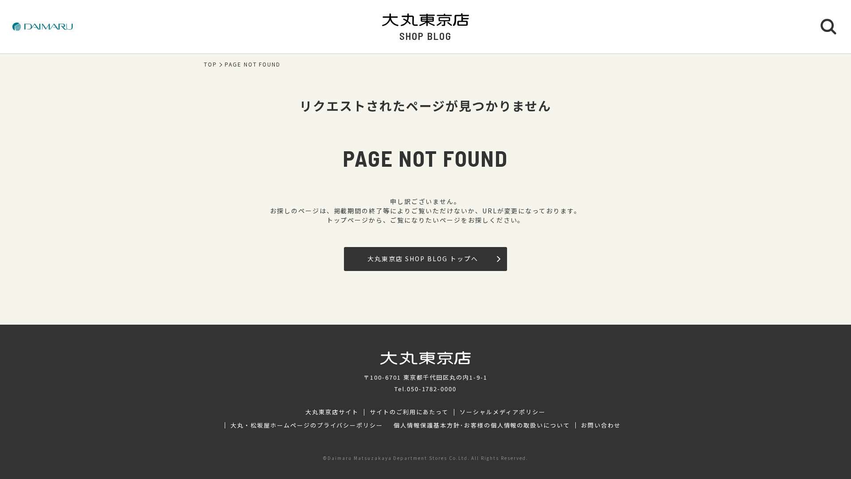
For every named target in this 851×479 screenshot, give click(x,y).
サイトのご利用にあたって (409, 412)
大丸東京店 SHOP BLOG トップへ (422, 258)
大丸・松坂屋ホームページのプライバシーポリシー (306, 425)
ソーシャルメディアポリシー (502, 412)
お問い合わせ (601, 425)
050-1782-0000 (432, 389)
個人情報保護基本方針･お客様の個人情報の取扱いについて (482, 425)
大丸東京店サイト (332, 412)
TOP (210, 64)
